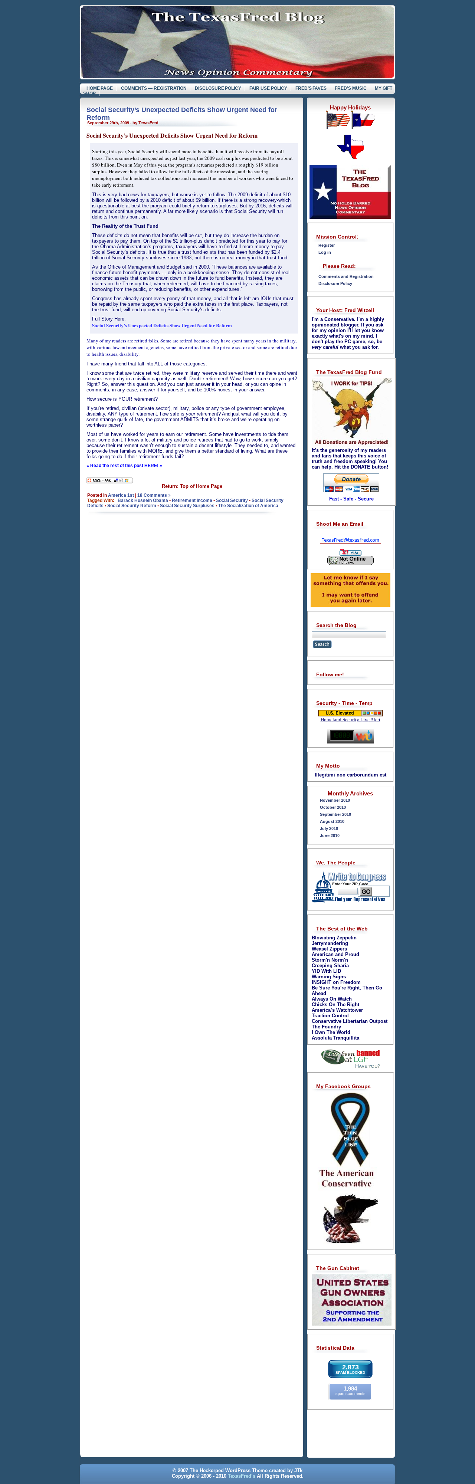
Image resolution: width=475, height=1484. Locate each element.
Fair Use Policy (268, 88)
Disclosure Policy (218, 88)
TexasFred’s (241, 1476)
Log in (324, 252)
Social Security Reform (131, 505)
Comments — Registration (154, 88)
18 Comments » (154, 495)
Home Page (99, 88)
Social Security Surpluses (187, 505)
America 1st (121, 495)
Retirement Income (192, 500)
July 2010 (329, 828)
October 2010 (333, 807)
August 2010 (332, 821)
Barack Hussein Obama (143, 500)
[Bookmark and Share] (109, 482)
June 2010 (330, 835)
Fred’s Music (351, 88)
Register (326, 245)
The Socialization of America (248, 505)
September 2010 (335, 814)
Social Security (232, 500)
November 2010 (335, 800)
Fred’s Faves (311, 88)
